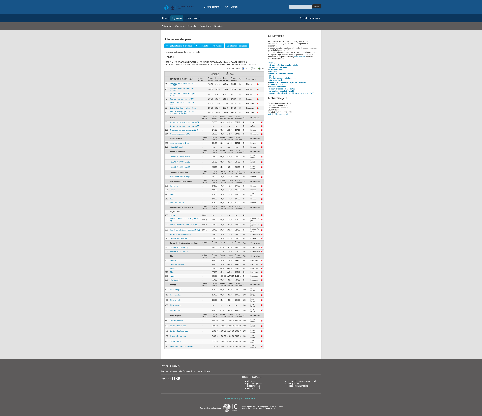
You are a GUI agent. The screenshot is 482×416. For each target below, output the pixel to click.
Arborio (172, 276)
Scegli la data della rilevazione (209, 45)
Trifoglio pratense (176, 321)
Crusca (172, 194)
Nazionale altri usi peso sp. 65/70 (182, 99)
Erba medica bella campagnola (181, 346)
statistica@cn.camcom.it (278, 114)
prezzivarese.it (253, 386)
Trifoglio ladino (175, 341)
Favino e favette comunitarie (180, 234)
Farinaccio (174, 186)
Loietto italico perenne (178, 336)
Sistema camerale (212, 7)
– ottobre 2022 (286, 65)
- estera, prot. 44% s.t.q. (179, 247)
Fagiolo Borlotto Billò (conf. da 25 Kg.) (184, 225)
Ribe (171, 272)
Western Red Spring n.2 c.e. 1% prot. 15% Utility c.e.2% (182, 112)
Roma (172, 268)
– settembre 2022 (291, 93)
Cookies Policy (248, 398)
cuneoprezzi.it (253, 388)
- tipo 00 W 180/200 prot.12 (180, 167)
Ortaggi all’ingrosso (278, 67)
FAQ (226, 7)
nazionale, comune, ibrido (179, 143)
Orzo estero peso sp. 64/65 (180, 134)
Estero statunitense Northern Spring (183, 108)
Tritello (172, 190)
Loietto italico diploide (178, 326)
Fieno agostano (175, 295)
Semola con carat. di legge (180, 177)
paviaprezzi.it (293, 384)
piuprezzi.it (252, 381)
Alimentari (167, 26)
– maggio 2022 (282, 89)
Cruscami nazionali (177, 203)
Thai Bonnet (174, 280)
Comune (173, 261)
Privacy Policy (231, 398)
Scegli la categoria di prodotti (179, 45)
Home (165, 18)
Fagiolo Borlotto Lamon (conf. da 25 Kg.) (185, 230)
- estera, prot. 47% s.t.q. (179, 251)
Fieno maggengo (176, 290)
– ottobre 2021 (282, 78)
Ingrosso (177, 18)
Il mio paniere (192, 18)
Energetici (192, 26)
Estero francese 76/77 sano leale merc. (182, 103)
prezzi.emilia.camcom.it (297, 386)
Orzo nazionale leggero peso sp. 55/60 (184, 130)
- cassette (173, 215)
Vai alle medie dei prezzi (237, 45)
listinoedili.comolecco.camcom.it (301, 381)
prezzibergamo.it (254, 384)
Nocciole (218, 26)
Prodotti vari (205, 26)
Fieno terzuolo (175, 300)
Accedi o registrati (310, 18)
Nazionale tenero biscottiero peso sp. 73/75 (182, 89)
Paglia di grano (175, 310)
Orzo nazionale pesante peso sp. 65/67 (184, 126)
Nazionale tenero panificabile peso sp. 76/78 (182, 84)
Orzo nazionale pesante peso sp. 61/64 (184, 122)
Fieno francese (175, 305)
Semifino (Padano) (177, 264)
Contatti (234, 7)
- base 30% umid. (176, 147)
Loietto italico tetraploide (179, 331)
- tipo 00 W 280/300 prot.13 (180, 162)
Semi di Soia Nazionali (178, 238)
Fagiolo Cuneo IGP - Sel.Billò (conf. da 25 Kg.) (185, 220)
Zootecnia (180, 26)
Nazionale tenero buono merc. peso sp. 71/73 (183, 94)
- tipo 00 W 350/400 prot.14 (180, 157)
